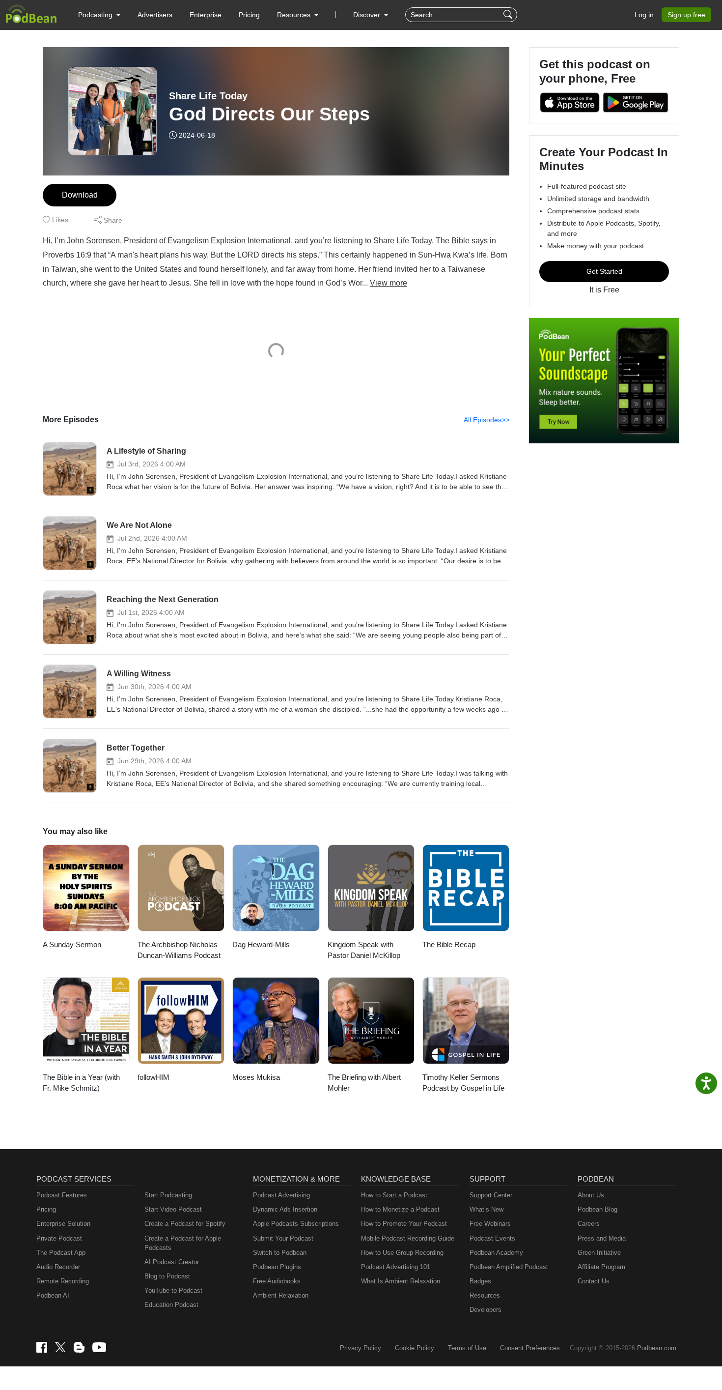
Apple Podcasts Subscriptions (296, 1223)
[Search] (509, 15)
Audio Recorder (58, 1267)
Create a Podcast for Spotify (184, 1223)
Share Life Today (208, 95)
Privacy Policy (360, 1348)
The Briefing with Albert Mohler (364, 1083)
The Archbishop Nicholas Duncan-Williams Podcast (179, 950)
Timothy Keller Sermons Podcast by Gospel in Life (463, 1083)
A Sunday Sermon (72, 944)
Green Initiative (599, 1252)
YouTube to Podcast (173, 1290)
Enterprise (206, 15)
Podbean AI (52, 1295)
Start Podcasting (168, 1195)
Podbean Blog (597, 1209)
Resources (485, 1295)
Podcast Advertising (281, 1195)
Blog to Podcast (167, 1276)
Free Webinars (490, 1223)
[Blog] (79, 1347)
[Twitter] (60, 1347)
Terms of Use (467, 1348)
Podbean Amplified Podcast (509, 1267)
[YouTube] (99, 1347)
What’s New (486, 1209)
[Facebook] (41, 1347)
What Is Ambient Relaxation (400, 1281)
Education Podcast (171, 1304)
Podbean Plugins (277, 1267)
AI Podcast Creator (171, 1262)
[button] (99, 14)
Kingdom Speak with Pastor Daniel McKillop (364, 950)
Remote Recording (62, 1281)
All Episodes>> (486, 420)
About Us (591, 1195)
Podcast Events (492, 1238)
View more (388, 283)
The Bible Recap (448, 944)
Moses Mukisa (256, 1077)
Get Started (604, 271)
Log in (644, 15)
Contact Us (594, 1281)
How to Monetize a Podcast (400, 1209)
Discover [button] (367, 15)
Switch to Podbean (279, 1252)
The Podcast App (60, 1252)
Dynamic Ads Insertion (285, 1209)
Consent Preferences (530, 1348)
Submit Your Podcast (283, 1238)
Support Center (491, 1195)
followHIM (153, 1077)
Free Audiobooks (277, 1281)
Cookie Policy (414, 1348)
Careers (589, 1223)
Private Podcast (59, 1238)
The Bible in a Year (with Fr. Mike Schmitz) (81, 1083)
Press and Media (602, 1238)
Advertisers (155, 15)
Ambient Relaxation (280, 1295)
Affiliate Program (601, 1267)
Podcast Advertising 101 (395, 1267)
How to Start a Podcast (394, 1195)
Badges (480, 1281)
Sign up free (686, 15)
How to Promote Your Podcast (404, 1223)
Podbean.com (656, 1348)
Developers (485, 1309)
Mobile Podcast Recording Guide (407, 1238)
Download (80, 195)
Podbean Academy (496, 1252)
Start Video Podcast (173, 1209)
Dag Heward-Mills (261, 944)
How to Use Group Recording (402, 1252)
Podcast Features (61, 1195)
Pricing (249, 15)
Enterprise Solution (63, 1223)
